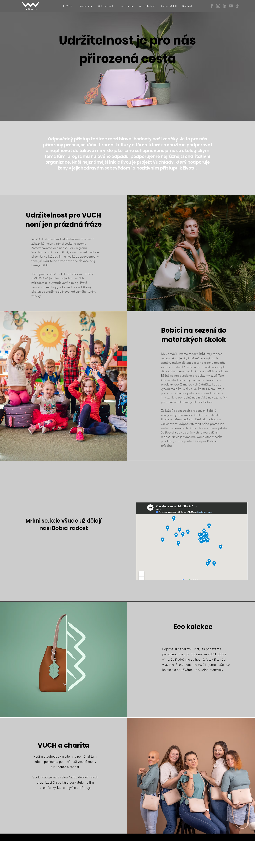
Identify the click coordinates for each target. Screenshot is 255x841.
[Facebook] (211, 5)
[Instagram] (218, 5)
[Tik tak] (237, 5)
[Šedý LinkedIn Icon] (224, 5)
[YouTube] (230, 5)
